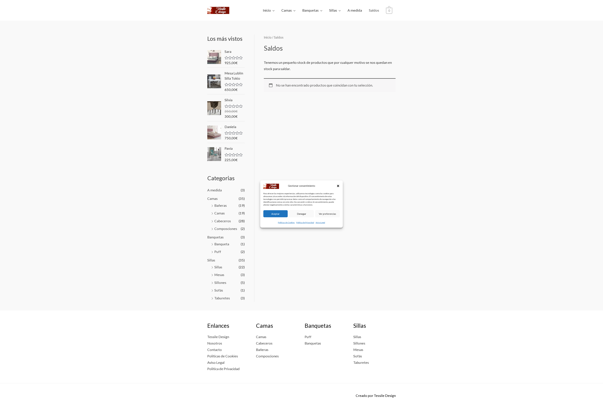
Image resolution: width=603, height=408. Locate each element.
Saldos (374, 10)
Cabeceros (222, 221)
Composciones (225, 228)
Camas (286, 10)
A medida (355, 10)
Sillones (220, 282)
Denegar (301, 213)
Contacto (214, 349)
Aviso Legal (320, 222)
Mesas (219, 275)
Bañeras (220, 205)
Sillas (333, 10)
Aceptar (275, 213)
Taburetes (222, 298)
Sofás (218, 290)
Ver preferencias (327, 213)
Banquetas (310, 10)
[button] (338, 185)
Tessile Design (218, 337)
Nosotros (214, 343)
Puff (217, 252)
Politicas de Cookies (286, 222)
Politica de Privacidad (305, 222)
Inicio (267, 10)
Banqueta (221, 244)
